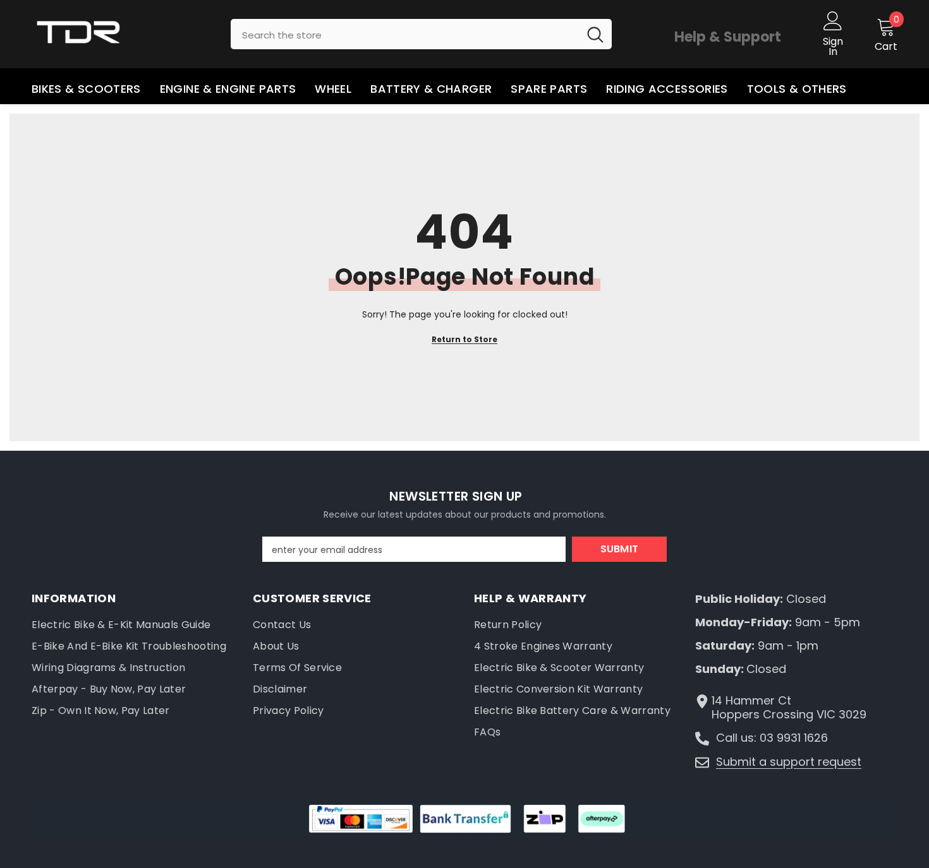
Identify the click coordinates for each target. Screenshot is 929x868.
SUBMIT (619, 549)
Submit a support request (788, 762)
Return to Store (464, 339)
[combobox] (405, 34)
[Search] (421, 34)
